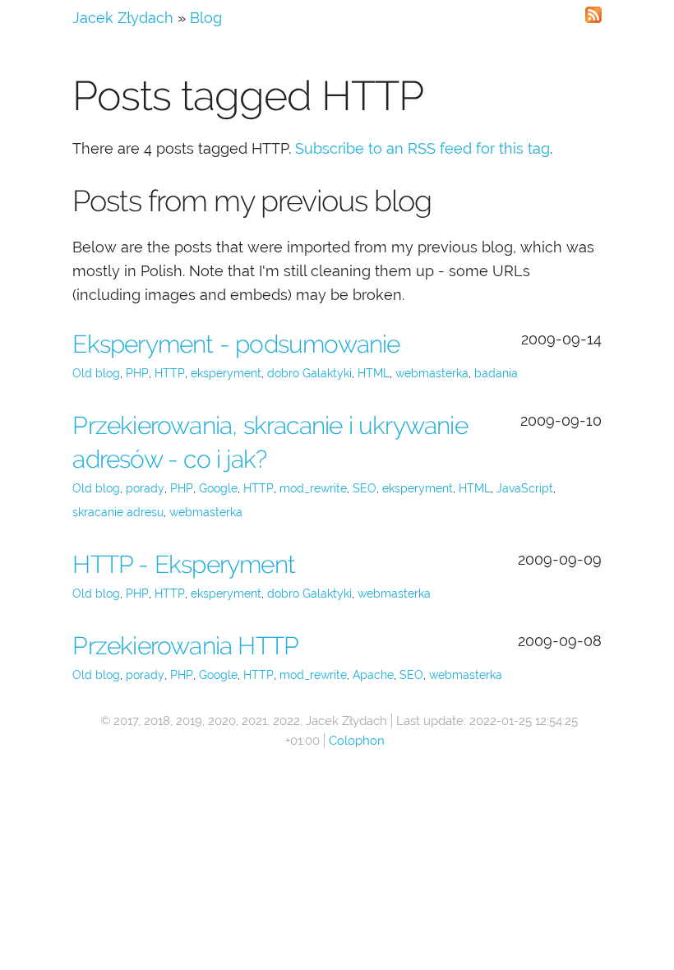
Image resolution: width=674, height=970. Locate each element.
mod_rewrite (313, 488)
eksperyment (226, 373)
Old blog (96, 373)
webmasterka (432, 373)
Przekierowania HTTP (185, 645)
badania (496, 373)
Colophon (357, 740)
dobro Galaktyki (309, 373)
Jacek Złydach (122, 17)
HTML (374, 373)
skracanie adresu (118, 512)
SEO (364, 488)
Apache (373, 674)
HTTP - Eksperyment (183, 564)
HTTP (170, 373)
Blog (206, 17)
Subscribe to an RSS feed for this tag (422, 148)
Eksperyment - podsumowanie (235, 344)
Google (218, 488)
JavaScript (524, 488)
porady (145, 488)
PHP (137, 373)
